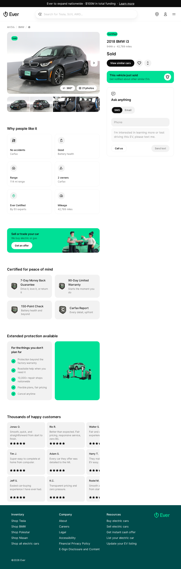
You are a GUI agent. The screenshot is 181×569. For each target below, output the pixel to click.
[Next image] (94, 62)
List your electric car (120, 538)
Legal (62, 532)
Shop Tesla (18, 521)
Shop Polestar (20, 532)
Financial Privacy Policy (74, 543)
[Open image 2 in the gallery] (41, 104)
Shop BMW (18, 526)
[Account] (165, 14)
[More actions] (147, 63)
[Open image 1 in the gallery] (18, 104)
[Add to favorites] (139, 63)
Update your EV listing (121, 543)
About (63, 521)
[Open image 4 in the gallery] (87, 104)
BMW (21, 27)
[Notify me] (167, 77)
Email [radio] (128, 110)
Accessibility (67, 538)
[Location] (156, 14)
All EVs (10, 27)
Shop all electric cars (25, 543)
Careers (64, 526)
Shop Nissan (19, 538)
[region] (53, 462)
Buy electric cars (118, 521)
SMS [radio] (117, 110)
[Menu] (173, 14)
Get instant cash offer (121, 532)
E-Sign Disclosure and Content (79, 549)
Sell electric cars (118, 526)
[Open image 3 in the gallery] (64, 104)
